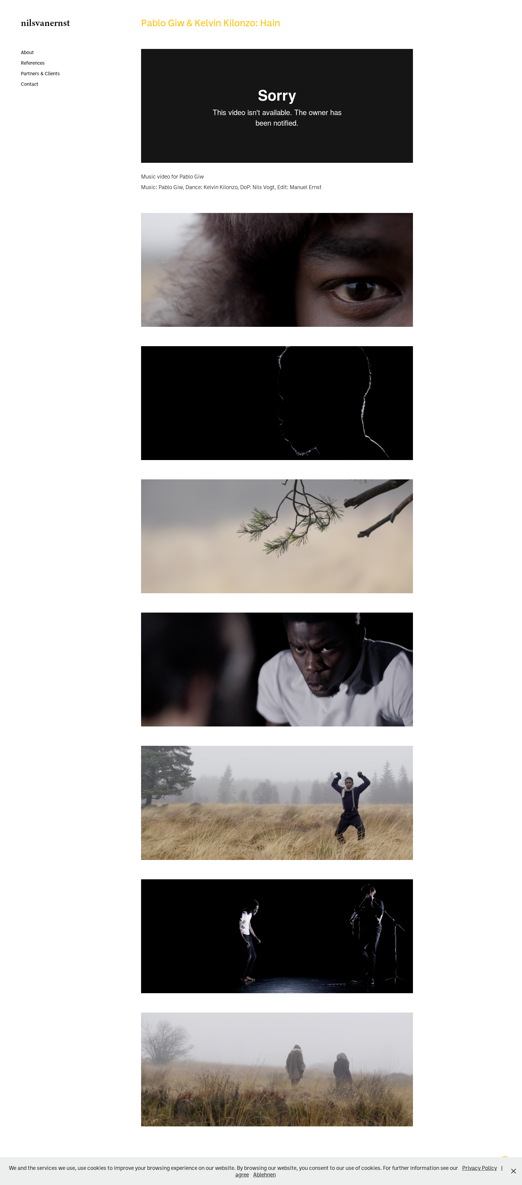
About (27, 52)
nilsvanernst (45, 22)
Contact (29, 84)
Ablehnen (264, 1174)
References (33, 63)
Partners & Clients (40, 73)
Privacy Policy (479, 1167)
